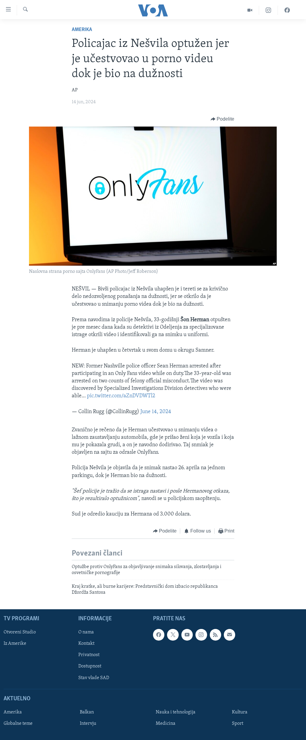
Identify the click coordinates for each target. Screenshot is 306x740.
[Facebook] (287, 10)
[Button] (223, 119)
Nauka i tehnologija (175, 712)
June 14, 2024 (155, 412)
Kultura (239, 712)
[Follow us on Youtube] (187, 635)
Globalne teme (18, 723)
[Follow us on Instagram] (201, 635)
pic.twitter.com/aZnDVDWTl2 (121, 396)
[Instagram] (268, 10)
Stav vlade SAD (93, 678)
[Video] (250, 10)
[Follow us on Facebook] (158, 635)
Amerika (82, 30)
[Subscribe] (229, 635)
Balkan (87, 712)
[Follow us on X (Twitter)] (172, 635)
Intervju (88, 723)
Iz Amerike (15, 643)
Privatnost (89, 655)
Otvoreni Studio (20, 632)
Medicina (165, 723)
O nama (86, 632)
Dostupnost (89, 666)
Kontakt (86, 643)
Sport (237, 723)
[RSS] (215, 635)
